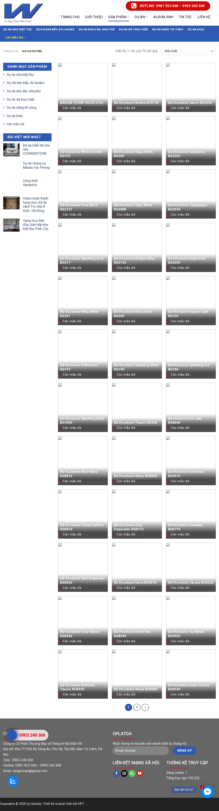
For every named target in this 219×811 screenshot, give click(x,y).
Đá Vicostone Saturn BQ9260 (190, 103)
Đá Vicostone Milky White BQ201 (79, 314)
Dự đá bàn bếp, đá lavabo (55, 29)
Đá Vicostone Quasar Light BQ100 (188, 314)
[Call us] (132, 773)
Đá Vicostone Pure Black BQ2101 (79, 207)
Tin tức (185, 17)
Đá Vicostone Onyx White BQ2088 (133, 207)
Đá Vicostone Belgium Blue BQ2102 (134, 261)
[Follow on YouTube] (139, 773)
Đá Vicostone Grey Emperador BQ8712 (129, 527)
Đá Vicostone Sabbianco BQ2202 (186, 154)
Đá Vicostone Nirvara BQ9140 (136, 103)
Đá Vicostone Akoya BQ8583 (135, 689)
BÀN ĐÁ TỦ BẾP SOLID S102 (81, 103)
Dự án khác (196, 29)
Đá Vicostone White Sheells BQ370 (81, 154)
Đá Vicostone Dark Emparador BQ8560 (82, 580)
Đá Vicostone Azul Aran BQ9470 (186, 474)
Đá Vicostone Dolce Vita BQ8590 (132, 634)
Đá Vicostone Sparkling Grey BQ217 (82, 261)
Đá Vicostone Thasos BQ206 (135, 423)
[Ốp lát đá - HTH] (23, 13)
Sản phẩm (117, 17)
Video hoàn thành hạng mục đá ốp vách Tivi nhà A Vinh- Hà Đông (35, 204)
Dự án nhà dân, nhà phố (97, 29)
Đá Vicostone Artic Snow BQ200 (133, 314)
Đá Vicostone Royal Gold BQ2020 (186, 261)
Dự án (140, 17)
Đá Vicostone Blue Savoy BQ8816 (79, 474)
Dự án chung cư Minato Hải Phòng (36, 165)
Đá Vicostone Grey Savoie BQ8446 (79, 634)
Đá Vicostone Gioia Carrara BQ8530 (188, 687)
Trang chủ (70, 17)
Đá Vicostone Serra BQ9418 (135, 583)
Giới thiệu (94, 17)
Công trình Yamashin (30, 183)
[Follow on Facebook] (116, 773)
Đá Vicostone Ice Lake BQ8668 (185, 421)
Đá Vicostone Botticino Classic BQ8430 (77, 687)
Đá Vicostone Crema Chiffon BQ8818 (82, 527)
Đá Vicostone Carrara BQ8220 (190, 583)
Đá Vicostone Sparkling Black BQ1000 (82, 421)
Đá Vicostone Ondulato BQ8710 (185, 527)
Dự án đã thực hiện (133, 29)
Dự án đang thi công (167, 29)
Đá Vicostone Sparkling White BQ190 (136, 367)
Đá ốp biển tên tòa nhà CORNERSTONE (36, 149)
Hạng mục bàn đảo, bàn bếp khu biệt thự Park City (36, 225)
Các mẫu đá (14, 37)
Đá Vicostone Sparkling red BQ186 (188, 367)
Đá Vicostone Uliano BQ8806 (135, 476)
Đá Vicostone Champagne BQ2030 (187, 207)
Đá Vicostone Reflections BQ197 (79, 367)
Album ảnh (163, 17)
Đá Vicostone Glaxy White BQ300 (133, 154)
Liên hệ (203, 17)
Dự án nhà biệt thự (17, 29)
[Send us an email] (124, 773)
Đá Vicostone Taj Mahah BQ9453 (186, 634)
